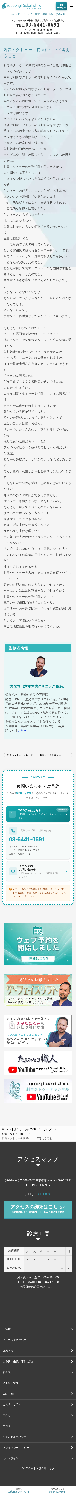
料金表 (7, 1372)
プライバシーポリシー (16, 1447)
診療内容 (8, 1350)
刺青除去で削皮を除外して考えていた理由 (56, 755)
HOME (7, 1329)
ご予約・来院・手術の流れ (18, 1361)
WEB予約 (8, 1393)
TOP (21, 1129)
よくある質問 (11, 1383)
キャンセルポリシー (15, 1436)
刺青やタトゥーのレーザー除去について (22, 755)
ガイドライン (11, 1458)
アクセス (8, 1415)
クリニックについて (15, 1340)
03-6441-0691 (38, 25)
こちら (22, 730)
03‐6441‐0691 (43, 1194)
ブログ (7, 1426)
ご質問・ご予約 (12, 1404)
